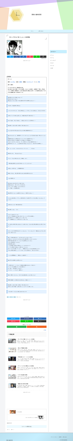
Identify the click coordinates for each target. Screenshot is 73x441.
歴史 (39, 81)
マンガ (52, 65)
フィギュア (53, 60)
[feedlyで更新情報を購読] (16, 327)
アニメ (52, 55)
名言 (52, 68)
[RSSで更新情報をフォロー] (37, 327)
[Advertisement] (27, 68)
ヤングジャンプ (30, 81)
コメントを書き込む (27, 426)
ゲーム (52, 57)
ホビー (52, 62)
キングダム (13, 81)
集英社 (20, 81)
